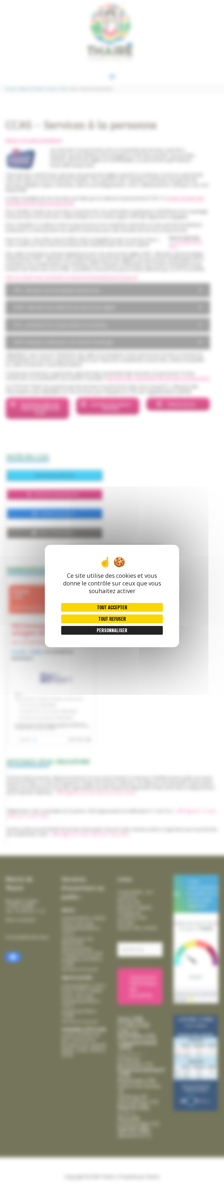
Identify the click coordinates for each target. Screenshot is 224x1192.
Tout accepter (112, 607)
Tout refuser (112, 619)
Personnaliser (112, 630)
